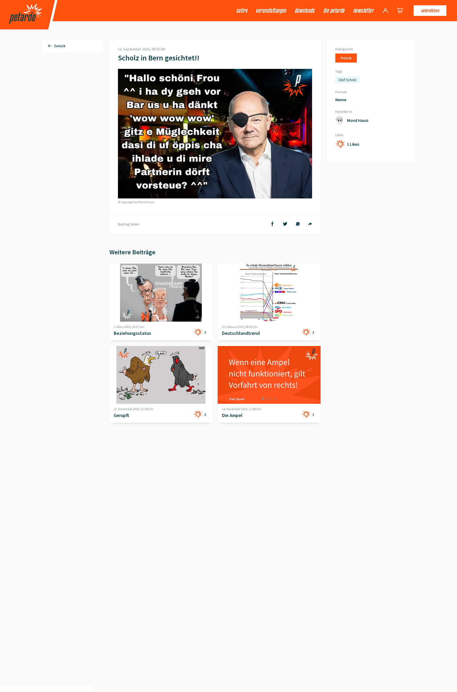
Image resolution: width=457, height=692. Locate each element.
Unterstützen (430, 10)
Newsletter (363, 10)
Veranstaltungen (271, 10)
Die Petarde (334, 10)
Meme (340, 99)
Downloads (305, 10)
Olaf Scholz (348, 79)
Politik (346, 58)
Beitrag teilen (128, 224)
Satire (242, 10)
